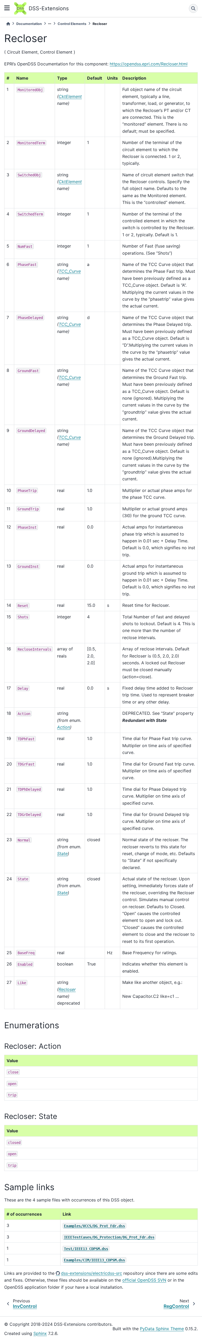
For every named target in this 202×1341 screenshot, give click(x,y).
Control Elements (72, 24)
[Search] (193, 8)
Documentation (29, 24)
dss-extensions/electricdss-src (91, 1273)
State (62, 853)
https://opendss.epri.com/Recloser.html (149, 63)
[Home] (8, 24)
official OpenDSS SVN (144, 1280)
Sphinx (40, 1333)
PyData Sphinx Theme (162, 1328)
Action (63, 727)
